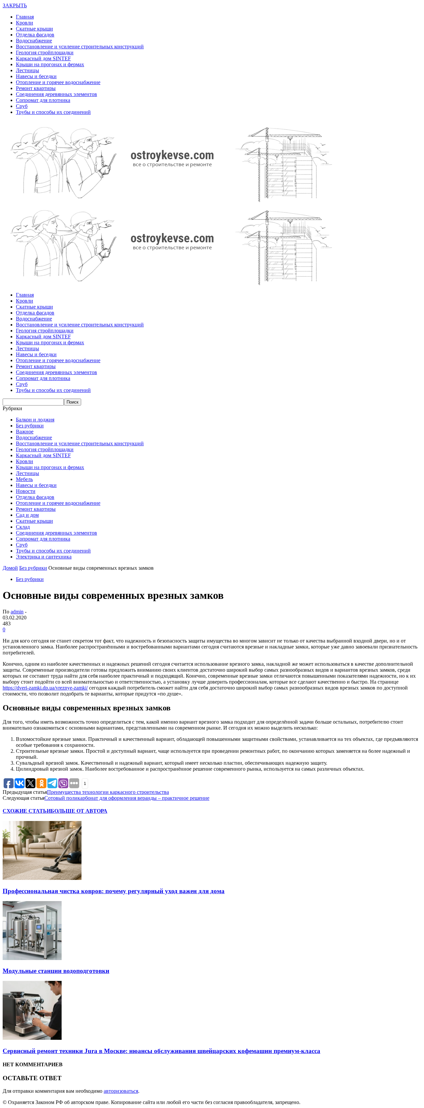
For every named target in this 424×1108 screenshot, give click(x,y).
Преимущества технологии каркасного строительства (108, 792)
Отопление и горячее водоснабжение (58, 82)
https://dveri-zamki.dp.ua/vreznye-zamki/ (45, 688)
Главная (25, 17)
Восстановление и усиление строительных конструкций (80, 46)
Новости (25, 491)
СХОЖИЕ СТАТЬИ (27, 811)
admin (17, 611)
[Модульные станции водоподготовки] (32, 958)
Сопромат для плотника (43, 100)
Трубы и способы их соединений (53, 112)
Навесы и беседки (36, 76)
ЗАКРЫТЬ (15, 5)
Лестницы (27, 70)
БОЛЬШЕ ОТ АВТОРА (79, 811)
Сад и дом (27, 515)
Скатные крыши (34, 28)
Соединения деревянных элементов (56, 94)
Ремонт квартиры (36, 88)
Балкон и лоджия (35, 419)
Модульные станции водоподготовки (56, 970)
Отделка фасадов (35, 34)
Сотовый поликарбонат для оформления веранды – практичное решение (126, 798)
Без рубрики (30, 425)
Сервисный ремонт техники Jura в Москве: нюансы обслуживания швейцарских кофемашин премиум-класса (161, 1050)
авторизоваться (121, 1091)
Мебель (24, 479)
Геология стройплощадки (45, 52)
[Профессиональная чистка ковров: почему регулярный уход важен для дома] (42, 878)
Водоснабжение (34, 40)
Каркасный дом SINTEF (43, 58)
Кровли (24, 22)
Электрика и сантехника (44, 556)
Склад (23, 527)
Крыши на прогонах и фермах (50, 64)
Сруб (21, 106)
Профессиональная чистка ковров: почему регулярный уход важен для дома (114, 891)
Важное (24, 431)
